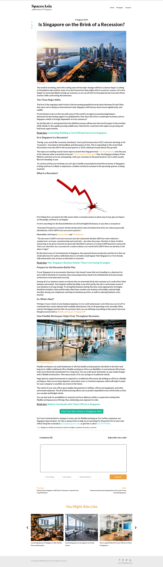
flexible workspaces (56, 427)
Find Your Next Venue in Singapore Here (81, 411)
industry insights (69, 427)
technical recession (82, 427)
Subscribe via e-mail (117, 437)
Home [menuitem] (112, 7)
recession (93, 427)
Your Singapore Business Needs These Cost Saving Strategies (79, 262)
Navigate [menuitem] (119, 7)
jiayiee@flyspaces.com (70, 423)
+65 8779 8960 (103, 423)
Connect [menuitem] (128, 7)
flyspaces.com (127, 563)
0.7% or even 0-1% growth (84, 154)
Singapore (44, 427)
